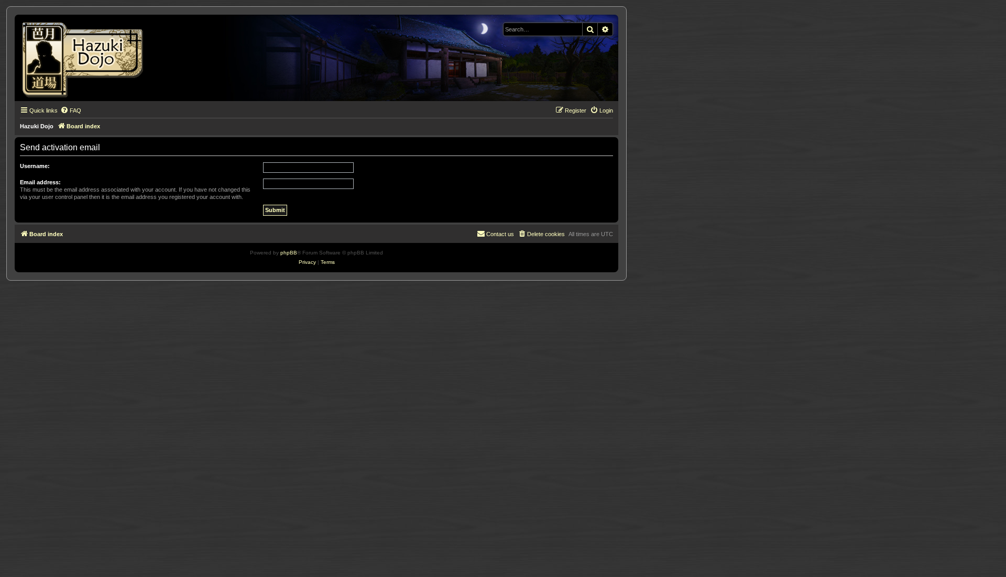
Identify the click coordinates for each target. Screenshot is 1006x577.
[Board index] (86, 57)
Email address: (40, 182)
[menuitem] (70, 110)
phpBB (288, 253)
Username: (35, 166)
